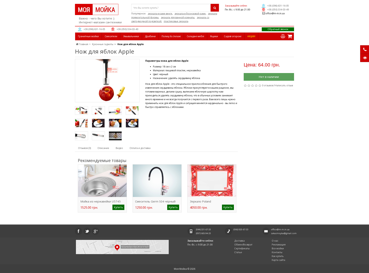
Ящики (214, 36)
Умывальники (131, 36)
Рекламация (279, 244)
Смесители (111, 36)
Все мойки (278, 248)
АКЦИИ (251, 36)
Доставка (239, 240)
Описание (103, 148)
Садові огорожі (232, 36)
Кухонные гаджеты (102, 44)
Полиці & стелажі (171, 36)
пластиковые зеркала (176, 21)
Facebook (78, 231)
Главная (83, 44)
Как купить (278, 256)
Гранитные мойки (88, 36)
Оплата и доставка (140, 148)
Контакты (277, 252)
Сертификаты (242, 248)
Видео (119, 148)
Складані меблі (195, 36)
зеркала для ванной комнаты (177, 17)
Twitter (87, 231)
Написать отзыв (284, 85)
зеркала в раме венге (160, 13)
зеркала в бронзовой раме (190, 13)
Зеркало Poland (200, 201)
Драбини (150, 36)
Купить (118, 207)
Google (95, 231)
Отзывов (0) (84, 148)
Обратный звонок (278, 29)
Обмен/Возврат (243, 244)
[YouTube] (115, 135)
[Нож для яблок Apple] (107, 80)
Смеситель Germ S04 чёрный (155, 201)
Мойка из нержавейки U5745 (100, 201)
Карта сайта (278, 260)
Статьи (238, 252)
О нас (275, 240)
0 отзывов (267, 85)
